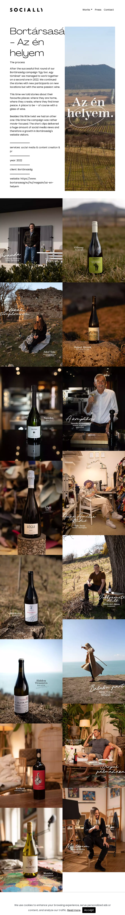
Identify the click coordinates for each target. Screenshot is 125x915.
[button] (87, 9)
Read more (73, 910)
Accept (89, 910)
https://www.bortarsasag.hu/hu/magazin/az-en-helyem (32, 182)
